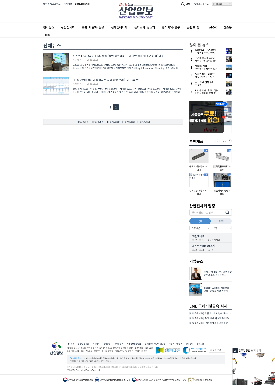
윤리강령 (106, 343)
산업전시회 (68, 27)
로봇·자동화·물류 (93, 27)
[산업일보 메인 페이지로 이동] (136, 10)
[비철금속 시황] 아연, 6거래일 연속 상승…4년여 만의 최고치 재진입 (221, 313)
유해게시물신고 (201, 3)
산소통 (228, 27)
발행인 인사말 (83, 343)
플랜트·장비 (194, 27)
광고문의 (189, 343)
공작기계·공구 (171, 27)
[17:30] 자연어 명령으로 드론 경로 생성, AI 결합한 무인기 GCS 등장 (85, 34)
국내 (200, 221)
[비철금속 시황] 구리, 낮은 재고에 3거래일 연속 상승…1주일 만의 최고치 (223, 318)
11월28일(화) (113, 121)
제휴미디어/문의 (175, 343)
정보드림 (200, 343)
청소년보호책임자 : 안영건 (155, 343)
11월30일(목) (83, 121)
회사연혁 (96, 343)
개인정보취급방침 (134, 343)
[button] (230, 141)
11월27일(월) (128, 121)
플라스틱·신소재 (144, 27)
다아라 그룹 (216, 350)
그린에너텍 (198, 236)
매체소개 (70, 343)
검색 (188, 3)
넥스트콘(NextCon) (203, 246)
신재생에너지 (119, 27)
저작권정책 (118, 343)
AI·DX (213, 27)
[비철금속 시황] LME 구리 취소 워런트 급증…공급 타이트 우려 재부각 (222, 323)
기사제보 (68, 3)
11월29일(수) (98, 121)
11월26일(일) (143, 121)
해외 (221, 221)
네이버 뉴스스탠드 (51, 3)
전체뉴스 (48, 27)
